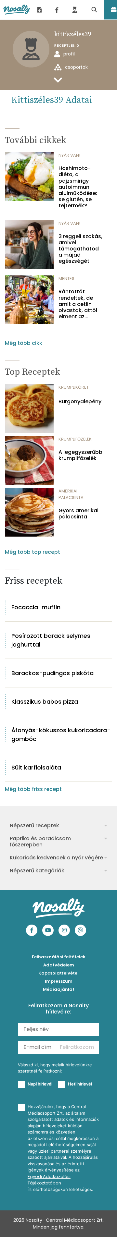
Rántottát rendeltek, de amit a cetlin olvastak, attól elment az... (77, 304)
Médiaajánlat (58, 989)
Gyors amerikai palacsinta (78, 513)
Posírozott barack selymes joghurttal (50, 640)
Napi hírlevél (40, 1083)
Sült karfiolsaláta (36, 767)
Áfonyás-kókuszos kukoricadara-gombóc (60, 734)
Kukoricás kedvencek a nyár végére (56, 858)
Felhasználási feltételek (58, 957)
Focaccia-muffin (35, 607)
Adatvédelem (58, 965)
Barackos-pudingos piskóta (52, 673)
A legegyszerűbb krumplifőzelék (80, 455)
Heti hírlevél (80, 1083)
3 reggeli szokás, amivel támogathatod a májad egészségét (80, 248)
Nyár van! (69, 155)
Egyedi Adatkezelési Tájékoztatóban (49, 1179)
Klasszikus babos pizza (44, 701)
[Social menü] (57, 9)
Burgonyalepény (79, 401)
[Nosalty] (16, 10)
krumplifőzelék (75, 439)
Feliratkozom (77, 1047)
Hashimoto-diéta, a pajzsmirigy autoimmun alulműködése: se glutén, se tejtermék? (77, 187)
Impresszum (58, 981)
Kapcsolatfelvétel (58, 973)
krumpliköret (73, 387)
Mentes (66, 278)
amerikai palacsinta (71, 494)
